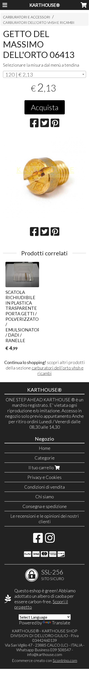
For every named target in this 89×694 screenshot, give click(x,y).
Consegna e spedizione (44, 506)
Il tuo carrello (41, 467)
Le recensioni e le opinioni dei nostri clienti (44, 518)
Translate (61, 622)
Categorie (45, 458)
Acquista (44, 107)
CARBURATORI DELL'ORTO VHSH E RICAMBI (38, 22)
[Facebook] (38, 540)
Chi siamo (44, 496)
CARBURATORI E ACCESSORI (26, 17)
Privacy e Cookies (44, 477)
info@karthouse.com (44, 654)
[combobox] (44, 74)
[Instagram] (50, 540)
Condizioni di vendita (44, 487)
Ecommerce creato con (44, 660)
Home (44, 448)
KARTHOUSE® (44, 5)
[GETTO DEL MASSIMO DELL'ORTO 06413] (44, 177)
